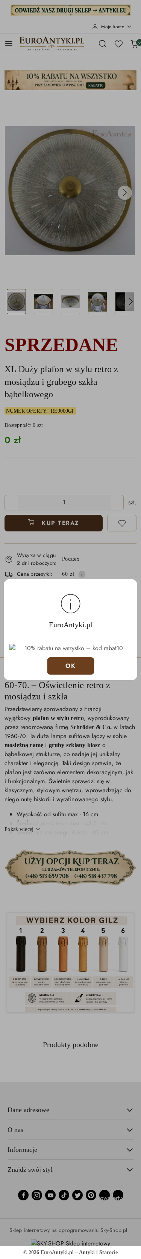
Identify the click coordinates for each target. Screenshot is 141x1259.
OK (70, 665)
